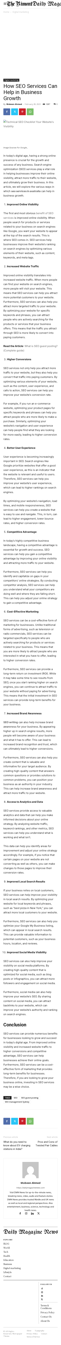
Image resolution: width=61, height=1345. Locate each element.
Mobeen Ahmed (14, 104)
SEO (15, 1097)
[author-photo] (30, 1178)
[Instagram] (28, 1213)
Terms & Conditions (46, 1307)
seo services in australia (26, 191)
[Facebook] (6, 111)
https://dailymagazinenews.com (30, 1188)
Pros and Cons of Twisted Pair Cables (47, 1143)
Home (6, 12)
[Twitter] (14, 111)
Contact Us (46, 1316)
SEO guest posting (29, 1097)
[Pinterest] (22, 111)
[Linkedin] (34, 1213)
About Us (45, 1320)
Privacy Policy (47, 1312)
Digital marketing (21, 12)
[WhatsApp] (30, 111)
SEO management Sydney (17, 1102)
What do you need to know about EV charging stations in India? (16, 1145)
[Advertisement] (30, 46)
